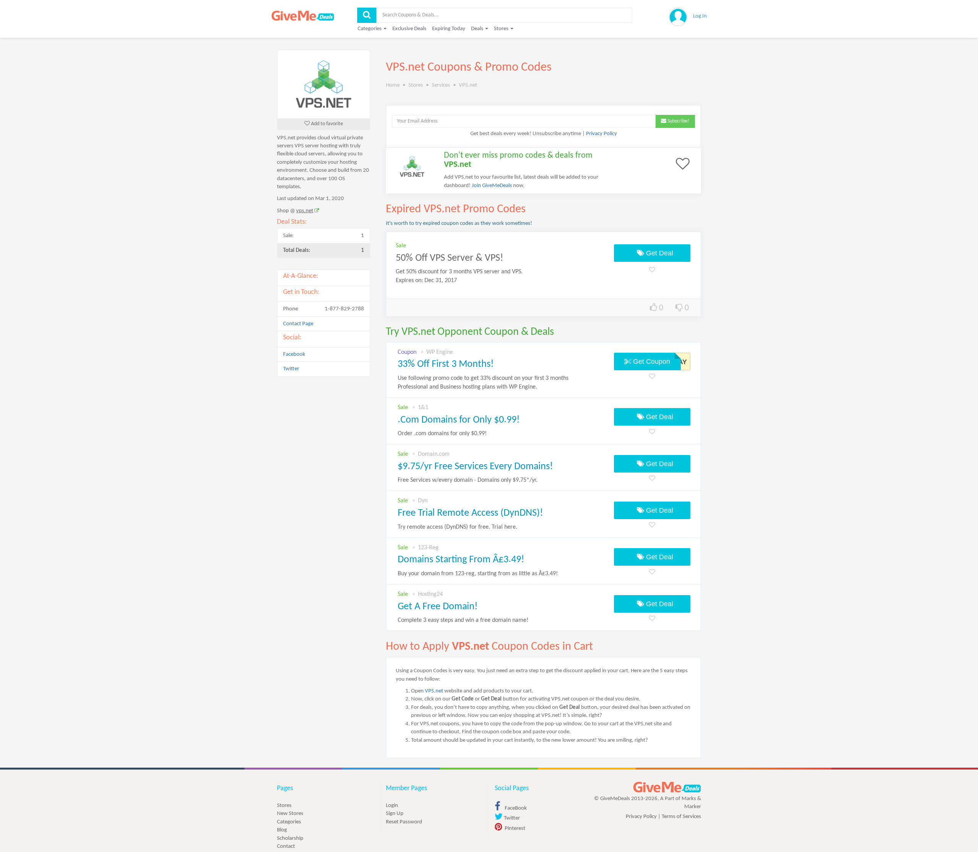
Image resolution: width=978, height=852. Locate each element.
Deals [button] (477, 29)
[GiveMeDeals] (667, 787)
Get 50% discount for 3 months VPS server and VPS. (459, 272)
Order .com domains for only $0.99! (442, 434)
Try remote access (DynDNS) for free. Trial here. (457, 527)
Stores (284, 805)
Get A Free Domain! (438, 607)
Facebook (294, 354)
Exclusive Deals (409, 29)
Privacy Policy (601, 134)
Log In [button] (700, 16)
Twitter (291, 369)
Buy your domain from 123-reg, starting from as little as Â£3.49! (478, 574)
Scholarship (290, 838)
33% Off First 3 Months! (446, 364)
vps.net (304, 211)
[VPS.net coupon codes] (323, 84)
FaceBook (515, 808)
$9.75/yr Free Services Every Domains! (475, 467)
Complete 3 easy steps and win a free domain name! (463, 620)
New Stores (290, 813)
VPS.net (434, 691)
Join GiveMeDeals (492, 186)
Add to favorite (326, 124)
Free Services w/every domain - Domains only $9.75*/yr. (468, 480)
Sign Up (394, 813)
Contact (286, 846)
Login (392, 805)
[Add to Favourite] (652, 270)
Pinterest (514, 828)
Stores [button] (502, 29)
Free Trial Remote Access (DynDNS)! (470, 513)
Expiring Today (448, 29)
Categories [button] (370, 29)
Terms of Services (681, 817)
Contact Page (298, 324)
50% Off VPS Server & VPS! (449, 258)
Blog (282, 830)
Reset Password (404, 822)
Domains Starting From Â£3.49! (461, 560)
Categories (289, 822)
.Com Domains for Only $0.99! (459, 420)
